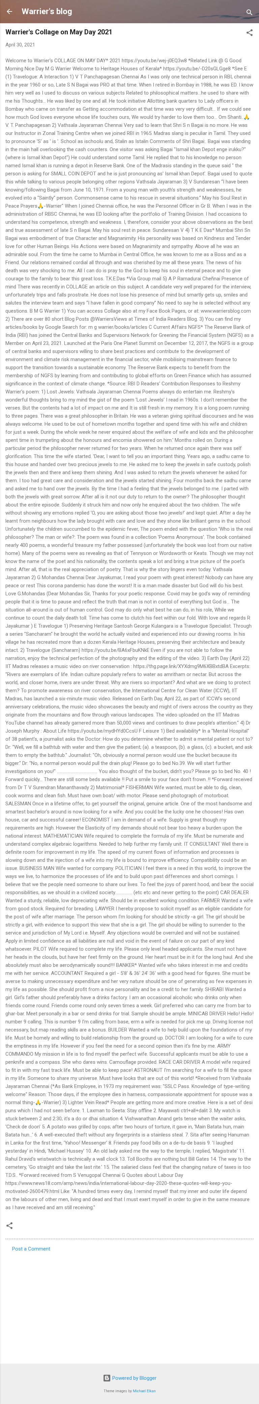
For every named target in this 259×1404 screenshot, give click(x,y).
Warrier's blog (47, 11)
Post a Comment (31, 1249)
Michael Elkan (144, 1391)
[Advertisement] (129, 1306)
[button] (250, 34)
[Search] (250, 13)
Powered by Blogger (133, 1378)
